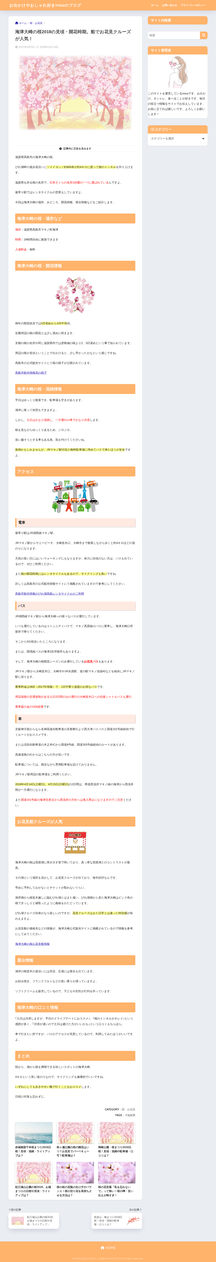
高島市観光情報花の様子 (31, 372)
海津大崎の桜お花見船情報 (32, 944)
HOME (110, 1248)
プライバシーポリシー (193, 5)
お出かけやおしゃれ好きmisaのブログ (45, 5)
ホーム (155, 5)
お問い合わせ (169, 5)
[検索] (204, 35)
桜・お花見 (128, 1109)
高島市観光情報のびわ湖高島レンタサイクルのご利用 (49, 593)
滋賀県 (131, 1115)
